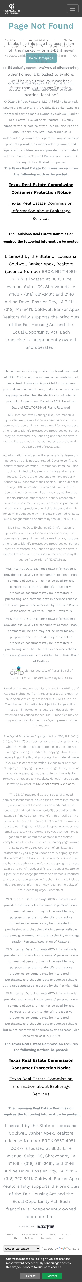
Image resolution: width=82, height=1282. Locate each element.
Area (61, 1238)
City (15, 1238)
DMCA (67, 40)
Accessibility (39, 40)
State (52, 1234)
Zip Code (29, 1238)
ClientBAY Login (23, 46)
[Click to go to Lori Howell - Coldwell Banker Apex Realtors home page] (15, 8)
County (65, 1234)
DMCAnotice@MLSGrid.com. (55, 783)
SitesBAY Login (61, 46)
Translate (72, 1248)
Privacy (9, 40)
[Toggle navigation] (73, 8)
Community (46, 1238)
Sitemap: (11, 1234)
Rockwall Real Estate (32, 1234)
